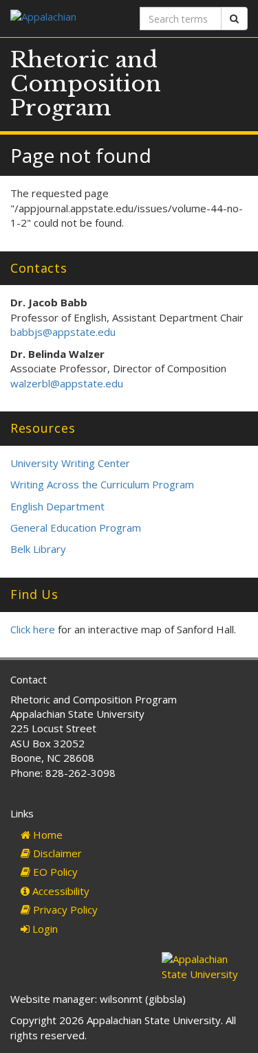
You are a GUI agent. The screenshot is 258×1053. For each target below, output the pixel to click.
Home (46, 834)
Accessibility (59, 891)
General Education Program (75, 527)
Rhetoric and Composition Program (85, 84)
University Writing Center (70, 463)
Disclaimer (56, 853)
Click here (32, 629)
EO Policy (54, 872)
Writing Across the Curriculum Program (102, 484)
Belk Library (38, 549)
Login (44, 929)
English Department (57, 506)
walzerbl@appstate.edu (66, 383)
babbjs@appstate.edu (63, 332)
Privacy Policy (64, 909)
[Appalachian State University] (64, 18)
